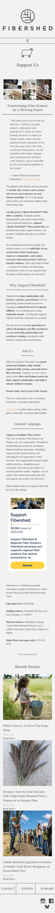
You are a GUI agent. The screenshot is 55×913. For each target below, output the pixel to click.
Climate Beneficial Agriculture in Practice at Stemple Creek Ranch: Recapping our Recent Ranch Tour (27, 866)
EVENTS (27, 888)
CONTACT (8, 888)
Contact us (11, 409)
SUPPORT (47, 888)
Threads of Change (31, 179)
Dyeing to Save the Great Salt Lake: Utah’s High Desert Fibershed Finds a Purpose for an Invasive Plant (25, 796)
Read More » (9, 738)
